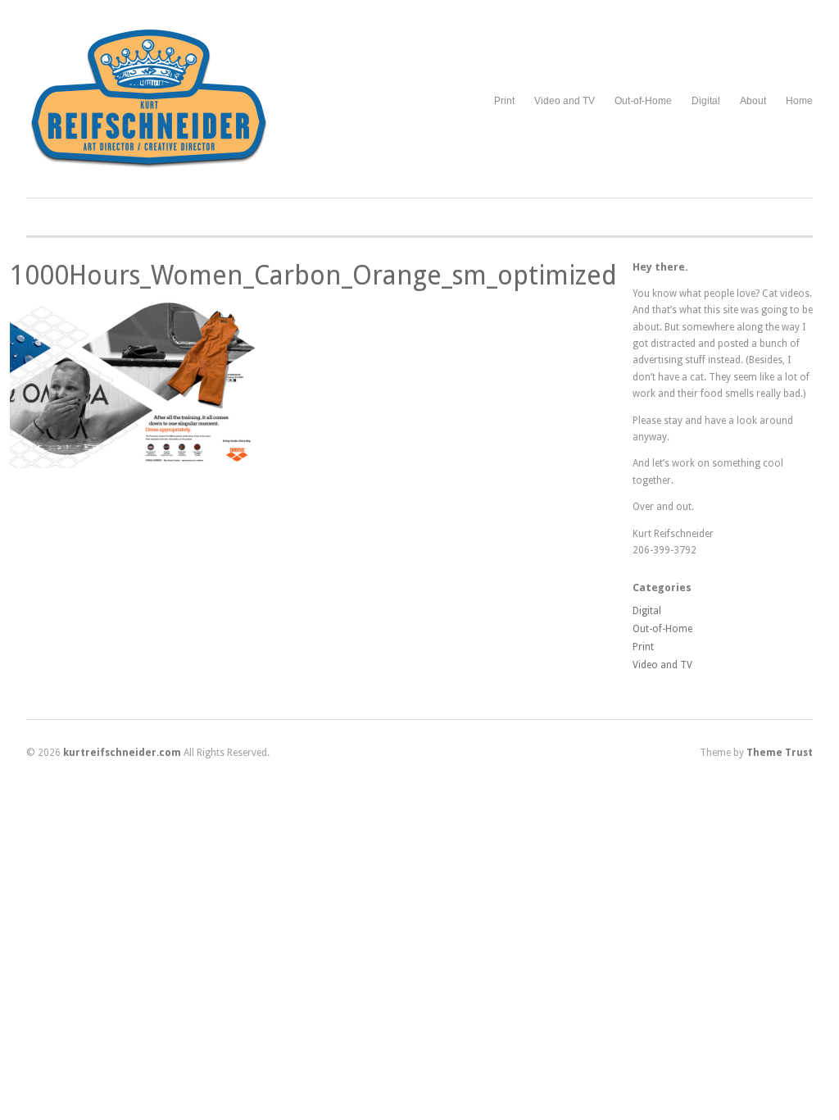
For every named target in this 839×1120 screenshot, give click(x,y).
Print (504, 101)
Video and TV (564, 101)
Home (799, 101)
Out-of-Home (643, 101)
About (753, 101)
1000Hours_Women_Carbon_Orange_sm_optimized (313, 275)
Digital (706, 101)
